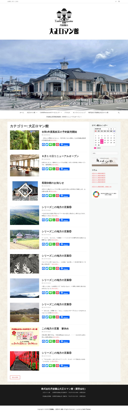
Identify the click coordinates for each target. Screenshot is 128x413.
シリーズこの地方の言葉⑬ (56, 207)
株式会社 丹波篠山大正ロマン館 (98, 112)
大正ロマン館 (31, 112)
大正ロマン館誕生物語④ (98, 180)
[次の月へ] (114, 129)
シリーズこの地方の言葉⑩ (56, 279)
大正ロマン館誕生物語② (98, 175)
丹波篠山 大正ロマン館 (56, 409)
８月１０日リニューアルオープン (60, 156)
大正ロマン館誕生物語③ (98, 177)
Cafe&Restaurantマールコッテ (50, 112)
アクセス (67, 112)
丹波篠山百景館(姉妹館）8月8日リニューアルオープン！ (64, 117)
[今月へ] (111, 129)
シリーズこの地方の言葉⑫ (56, 231)
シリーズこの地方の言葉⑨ (56, 304)
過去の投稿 (15, 377)
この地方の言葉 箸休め (55, 328)
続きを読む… (54, 140)
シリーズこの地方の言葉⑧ (56, 352)
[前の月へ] (108, 129)
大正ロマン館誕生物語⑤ (98, 182)
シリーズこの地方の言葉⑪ (56, 255)
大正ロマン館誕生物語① (98, 173)
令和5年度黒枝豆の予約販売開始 (59, 131)
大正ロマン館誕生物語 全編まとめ (101, 186)
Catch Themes (86, 409)
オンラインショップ (79, 112)
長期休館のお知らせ (53, 182)
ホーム (22, 112)
